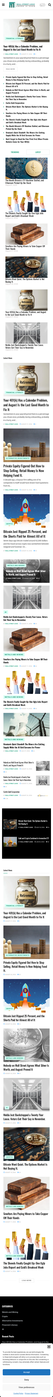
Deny (26, 1379)
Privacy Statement (31, 1393)
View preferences (26, 1387)
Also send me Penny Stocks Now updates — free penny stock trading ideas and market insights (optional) (28, 717)
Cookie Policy (18, 1393)
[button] (49, 1346)
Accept (26, 1372)
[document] (26, 698)
